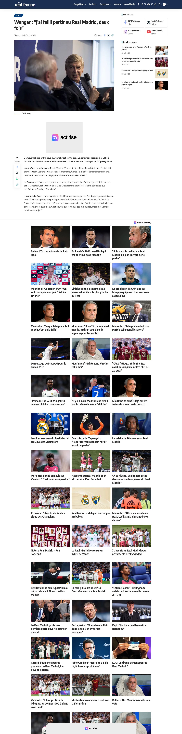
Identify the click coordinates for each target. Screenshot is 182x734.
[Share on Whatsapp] (17, 179)
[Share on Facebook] (104, 35)
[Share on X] (108, 35)
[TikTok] (154, 4)
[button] (138, 4)
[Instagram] (151, 4)
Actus (18, 15)
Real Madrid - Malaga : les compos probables (137, 70)
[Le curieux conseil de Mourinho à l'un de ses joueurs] (161, 50)
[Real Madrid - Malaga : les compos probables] (161, 73)
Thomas (17, 35)
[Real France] (30, 4)
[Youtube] (156, 31)
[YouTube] (148, 4)
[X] (145, 4)
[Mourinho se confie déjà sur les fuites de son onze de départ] (161, 85)
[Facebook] (142, 4)
